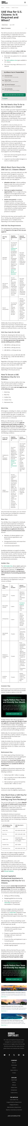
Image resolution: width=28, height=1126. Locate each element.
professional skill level (14, 248)
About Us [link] (14, 1062)
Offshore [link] (14, 1084)
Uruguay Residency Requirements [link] (14, 1102)
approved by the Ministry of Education (13, 271)
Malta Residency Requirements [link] (14, 1107)
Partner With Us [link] (14, 1070)
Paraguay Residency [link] (14, 1104)
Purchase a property (22, 603)
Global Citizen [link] (15, 7)
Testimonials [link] (14, 1065)
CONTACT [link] (14, 1124)
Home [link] (2, 7)
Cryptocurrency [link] (14, 1092)
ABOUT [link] (14, 1121)
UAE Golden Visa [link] (7, 566)
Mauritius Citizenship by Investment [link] (14, 1109)
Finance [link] (14, 1082)
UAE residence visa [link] (12, 60)
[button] (25, 2)
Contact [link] (14, 1072)
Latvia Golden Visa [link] (14, 1099)
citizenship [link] (7, 902)
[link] (4, 2)
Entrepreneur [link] (14, 1089)
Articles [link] (8, 7)
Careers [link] (14, 1067)
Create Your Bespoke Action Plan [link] (14, 95)
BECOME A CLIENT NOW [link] (13, 713)
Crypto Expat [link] (14, 1079)
